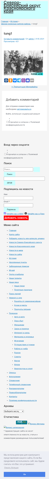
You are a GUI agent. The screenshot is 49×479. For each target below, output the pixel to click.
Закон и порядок (21, 329)
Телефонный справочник (20, 384)
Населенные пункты (18, 262)
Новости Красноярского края (22, 246)
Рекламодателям (16, 388)
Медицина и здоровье (24, 337)
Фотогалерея (14, 377)
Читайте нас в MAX (14, 214)
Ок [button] (24, 474)
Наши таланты (15, 278)
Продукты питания (22, 309)
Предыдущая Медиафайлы (24, 87)
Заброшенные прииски (19, 266)
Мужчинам (19, 341)
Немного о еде (15, 298)
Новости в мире (16, 250)
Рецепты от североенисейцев (27, 301)
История (12, 258)
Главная (12, 230)
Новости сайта (15, 254)
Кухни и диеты (20, 305)
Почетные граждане (23, 290)
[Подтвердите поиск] (37, 169)
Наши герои (19, 286)
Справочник (14, 380)
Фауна (17, 361)
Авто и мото (19, 317)
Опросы (12, 373)
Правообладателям (17, 392)
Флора (17, 365)
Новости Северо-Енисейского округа (25, 242)
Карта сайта (14, 234)
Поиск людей (15, 294)
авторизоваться (24, 109)
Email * (7, 202)
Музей (12, 270)
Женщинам (19, 325)
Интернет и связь (22, 333)
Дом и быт (18, 321)
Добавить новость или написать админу (27, 238)
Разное (17, 353)
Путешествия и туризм (24, 345)
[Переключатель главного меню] (9, 16)
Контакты (13, 396)
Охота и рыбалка (16, 274)
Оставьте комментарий (14, 39)
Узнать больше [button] (11, 468)
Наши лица (14, 282)
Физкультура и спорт (23, 369)
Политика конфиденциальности (23, 400)
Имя (5, 194)
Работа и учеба (21, 349)
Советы (17, 357)
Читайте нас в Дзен (35, 214)
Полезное (13, 313)
